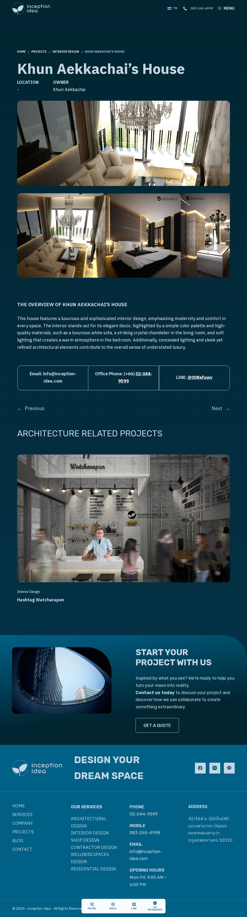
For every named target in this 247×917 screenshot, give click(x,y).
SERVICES (22, 815)
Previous (34, 409)
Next (217, 409)
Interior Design (28, 592)
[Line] (229, 768)
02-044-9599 (144, 814)
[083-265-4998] (185, 8)
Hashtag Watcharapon (40, 600)
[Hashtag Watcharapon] (123, 458)
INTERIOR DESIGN (90, 833)
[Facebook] (200, 768)
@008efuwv (200, 377)
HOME (18, 806)
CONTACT (22, 850)
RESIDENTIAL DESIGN (93, 869)
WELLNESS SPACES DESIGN (90, 858)
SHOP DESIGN (85, 840)
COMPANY (22, 823)
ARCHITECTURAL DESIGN (88, 822)
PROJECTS (23, 832)
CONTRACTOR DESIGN (94, 847)
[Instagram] (214, 768)
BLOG (17, 841)
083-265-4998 (202, 8)
